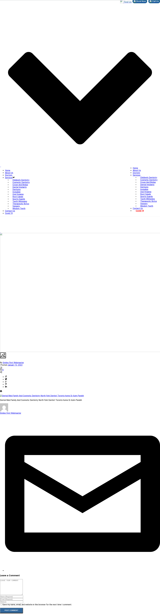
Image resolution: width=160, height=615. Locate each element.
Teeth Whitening (147, 199)
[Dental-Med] (0, 166)
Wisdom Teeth (146, 206)
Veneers (144, 203)
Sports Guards (146, 196)
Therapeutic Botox (148, 201)
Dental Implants (147, 184)
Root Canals (145, 194)
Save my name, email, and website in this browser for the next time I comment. (37, 604)
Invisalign (144, 189)
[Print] (1, 391)
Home (135, 168)
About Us (137, 170)
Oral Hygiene (145, 192)
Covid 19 (140, 211)
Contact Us (138, 208)
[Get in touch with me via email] (82, 570)
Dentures (144, 187)
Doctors (136, 173)
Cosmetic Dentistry (149, 180)
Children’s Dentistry (148, 177)
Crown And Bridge (148, 182)
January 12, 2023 (15, 365)
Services (136, 175)
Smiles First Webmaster (13, 362)
